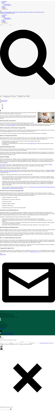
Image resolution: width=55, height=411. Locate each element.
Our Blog (3, 7)
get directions (2, 328)
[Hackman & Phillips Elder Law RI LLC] (7, 332)
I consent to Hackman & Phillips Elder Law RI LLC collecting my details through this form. (16, 344)
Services (3, 2)
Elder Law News (7, 4)
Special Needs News (7, 5)
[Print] (0, 110)
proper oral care (33, 143)
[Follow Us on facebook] (1, 331)
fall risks (5, 162)
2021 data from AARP (10, 125)
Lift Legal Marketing (10, 334)
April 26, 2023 (5, 100)
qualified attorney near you (35, 251)
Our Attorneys (4, 1)
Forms (3, 6)
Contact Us (4, 8)
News (3, 3)
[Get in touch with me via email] (28, 308)
